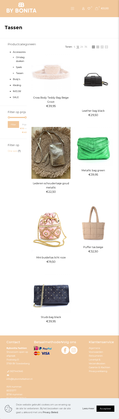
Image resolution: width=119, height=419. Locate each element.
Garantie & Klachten (99, 367)
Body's (16, 79)
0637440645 (16, 371)
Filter (13, 124)
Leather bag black (93, 110)
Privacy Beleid (50, 412)
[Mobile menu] (72, 8)
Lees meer (88, 408)
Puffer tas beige (93, 247)
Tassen (19, 73)
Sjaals (19, 67)
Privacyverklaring (98, 371)
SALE (16, 97)
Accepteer (105, 408)
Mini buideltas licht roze (51, 257)
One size (12, 151)
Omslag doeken (20, 59)
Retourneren (96, 355)
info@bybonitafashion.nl (19, 379)
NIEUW (17, 91)
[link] (74, 47)
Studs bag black (51, 317)
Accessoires (19, 52)
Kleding (17, 85)
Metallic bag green (93, 170)
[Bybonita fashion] (22, 8)
